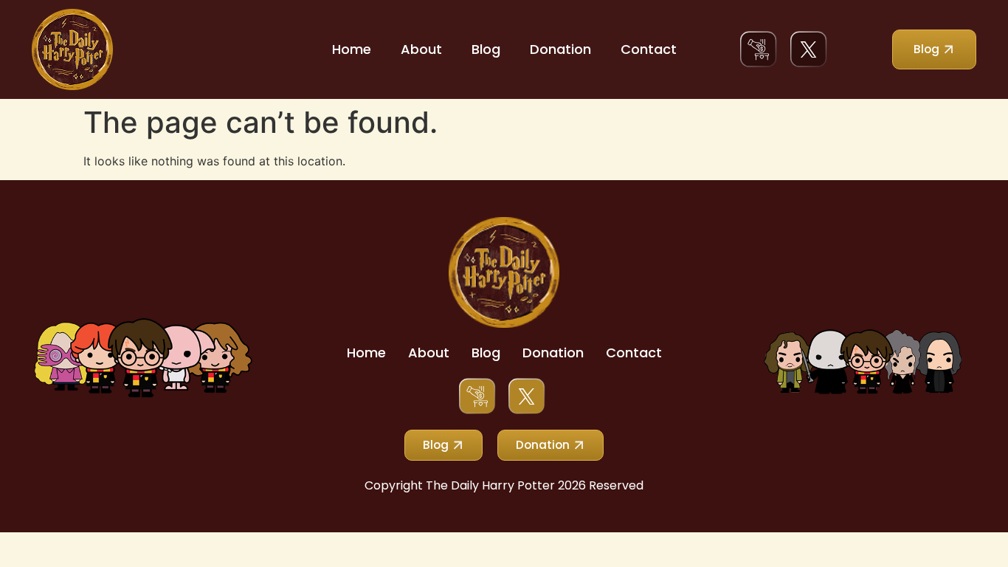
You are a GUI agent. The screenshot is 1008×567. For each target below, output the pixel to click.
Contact (649, 49)
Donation (560, 49)
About (421, 49)
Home (351, 49)
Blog (486, 49)
